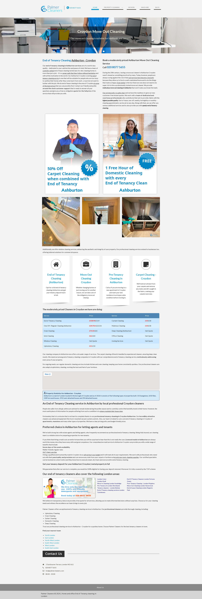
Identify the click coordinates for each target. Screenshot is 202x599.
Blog (157, 7)
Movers (131, 7)
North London (50, 535)
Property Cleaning (112, 7)
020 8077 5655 (75, 8)
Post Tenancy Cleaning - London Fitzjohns (141, 483)
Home (95, 7)
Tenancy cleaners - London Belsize (108, 488)
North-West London (52, 540)
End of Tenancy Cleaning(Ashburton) (56, 278)
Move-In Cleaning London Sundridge (109, 483)
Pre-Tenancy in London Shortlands (108, 486)
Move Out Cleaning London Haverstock (140, 486)
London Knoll (101, 481)
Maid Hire (145, 7)
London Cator (101, 479)
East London (49, 538)
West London (49, 545)
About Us (100, 587)
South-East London (51, 548)
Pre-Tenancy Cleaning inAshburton (116, 278)
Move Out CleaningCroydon (86, 278)
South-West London (52, 543)
